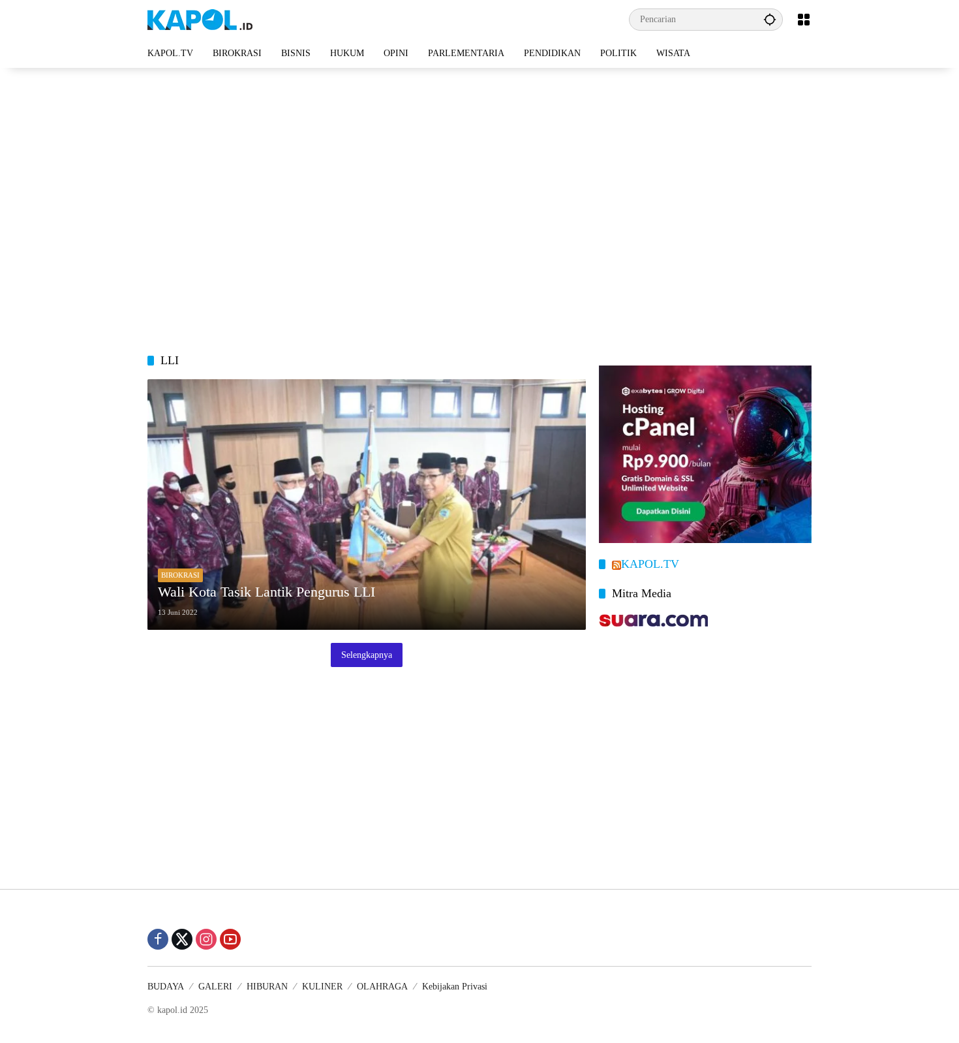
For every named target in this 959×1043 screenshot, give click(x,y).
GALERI (215, 986)
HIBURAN (267, 986)
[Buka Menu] (804, 19)
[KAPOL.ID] (199, 18)
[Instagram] (206, 939)
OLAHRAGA (382, 986)
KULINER (322, 986)
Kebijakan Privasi (454, 986)
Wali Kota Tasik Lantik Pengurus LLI (266, 592)
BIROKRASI (180, 575)
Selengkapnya (366, 655)
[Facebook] (157, 939)
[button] (770, 19)
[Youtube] (230, 939)
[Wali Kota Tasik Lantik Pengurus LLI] (366, 504)
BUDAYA (165, 986)
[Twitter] (182, 939)
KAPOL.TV (650, 563)
